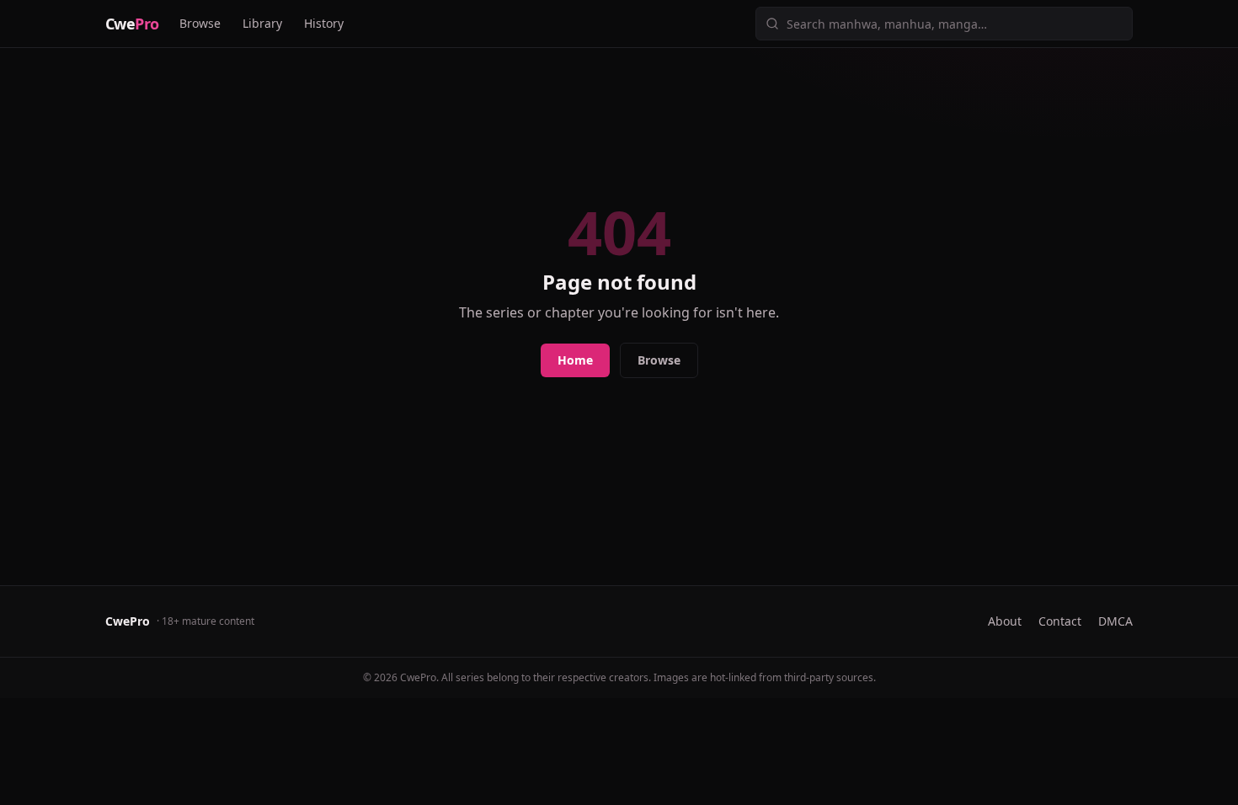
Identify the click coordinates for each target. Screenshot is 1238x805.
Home (575, 360)
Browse (200, 23)
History (324, 23)
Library (262, 23)
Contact (1059, 621)
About (1005, 621)
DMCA (1115, 621)
